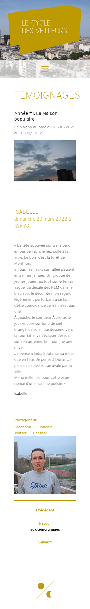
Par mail (40, 433)
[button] (45, 590)
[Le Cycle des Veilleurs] (45, 30)
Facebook (22, 427)
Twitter (20, 433)
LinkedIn (45, 427)
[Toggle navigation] (45, 69)
